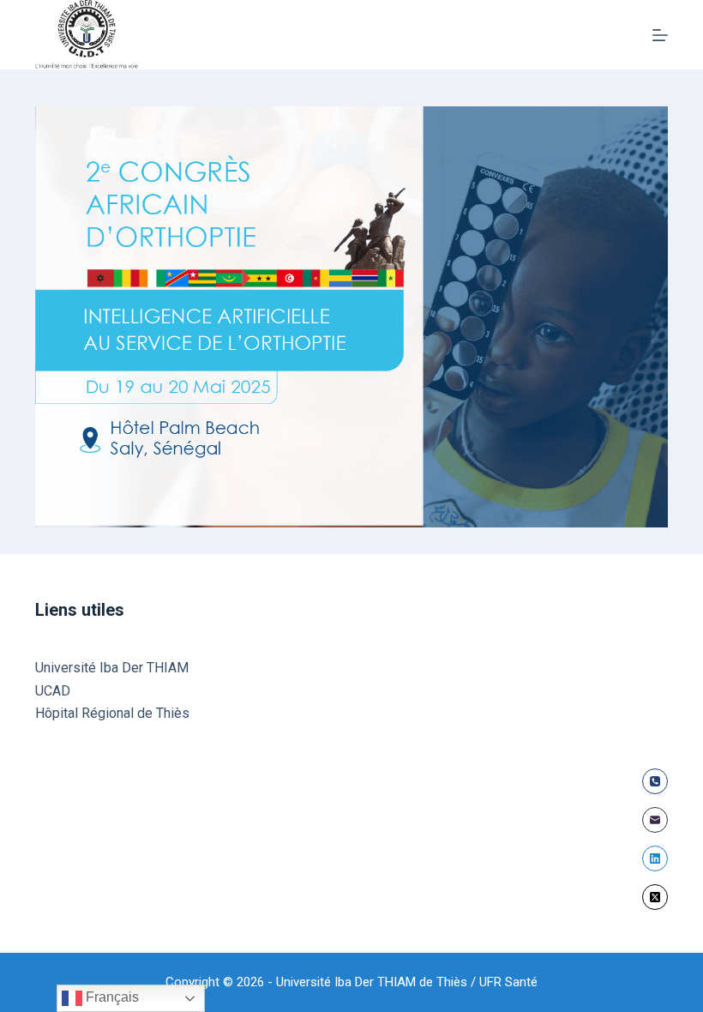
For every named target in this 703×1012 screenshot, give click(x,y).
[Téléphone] (655, 781)
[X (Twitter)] (655, 897)
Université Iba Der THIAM (112, 668)
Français (110, 997)
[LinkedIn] (655, 858)
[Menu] (660, 35)
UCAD (52, 691)
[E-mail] (655, 820)
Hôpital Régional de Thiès (112, 713)
